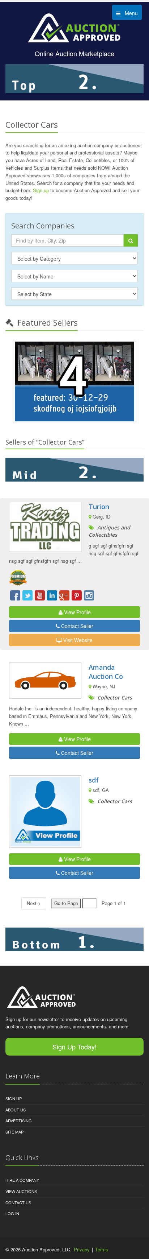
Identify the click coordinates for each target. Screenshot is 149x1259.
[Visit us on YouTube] (40, 595)
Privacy (82, 1249)
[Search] (131, 240)
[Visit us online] (74, 470)
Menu (129, 13)
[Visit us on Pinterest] (77, 595)
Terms (101, 1249)
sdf (94, 780)
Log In (12, 1213)
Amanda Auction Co (106, 672)
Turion (99, 506)
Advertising (18, 1120)
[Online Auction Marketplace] (74, 27)
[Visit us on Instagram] (89, 595)
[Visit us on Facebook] (15, 595)
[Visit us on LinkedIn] (52, 595)
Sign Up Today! (74, 1046)
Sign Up (13, 1098)
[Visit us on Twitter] (27, 595)
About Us (15, 1110)
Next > (34, 903)
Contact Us (18, 1202)
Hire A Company (22, 1180)
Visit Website (77, 640)
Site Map (14, 1132)
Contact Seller (76, 626)
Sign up (41, 190)
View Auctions (21, 1191)
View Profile (77, 612)
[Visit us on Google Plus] (64, 595)
